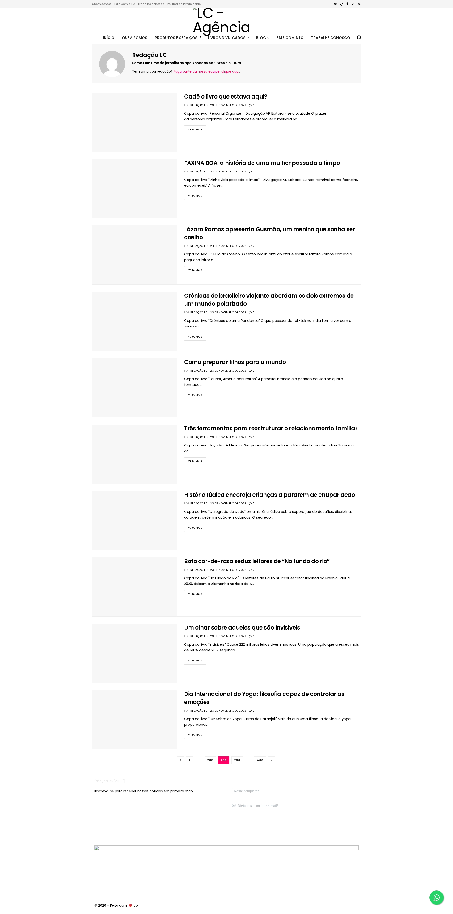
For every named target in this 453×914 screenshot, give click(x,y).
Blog (261, 37)
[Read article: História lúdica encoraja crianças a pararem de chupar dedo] (134, 520)
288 (210, 760)
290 (237, 760)
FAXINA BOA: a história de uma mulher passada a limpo (262, 163)
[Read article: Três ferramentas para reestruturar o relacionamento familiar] (134, 454)
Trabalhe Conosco (330, 37)
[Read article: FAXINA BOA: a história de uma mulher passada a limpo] (134, 188)
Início (108, 37)
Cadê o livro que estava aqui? (225, 96)
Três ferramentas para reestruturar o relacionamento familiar (270, 428)
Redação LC (199, 105)
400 (260, 760)
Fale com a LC (124, 4)
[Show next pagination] (271, 760)
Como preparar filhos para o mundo (235, 362)
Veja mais (197, 128)
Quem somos (102, 4)
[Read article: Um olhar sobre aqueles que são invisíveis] (134, 653)
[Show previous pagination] (180, 760)
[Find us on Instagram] (335, 4)
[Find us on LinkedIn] (353, 4)
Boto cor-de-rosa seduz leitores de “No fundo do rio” (256, 561)
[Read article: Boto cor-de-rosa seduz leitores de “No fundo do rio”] (134, 586)
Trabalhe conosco (151, 4)
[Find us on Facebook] (347, 4)
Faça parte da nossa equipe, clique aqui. (207, 71)
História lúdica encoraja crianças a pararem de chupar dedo (269, 495)
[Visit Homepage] (226, 20)
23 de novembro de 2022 (228, 105)
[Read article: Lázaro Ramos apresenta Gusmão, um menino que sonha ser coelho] (134, 254)
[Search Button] (359, 38)
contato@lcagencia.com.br (117, 828)
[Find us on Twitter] (359, 4)
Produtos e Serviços (176, 37)
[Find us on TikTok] (341, 4)
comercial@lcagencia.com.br (167, 828)
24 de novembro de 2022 (228, 246)
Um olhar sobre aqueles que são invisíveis (242, 627)
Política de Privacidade (184, 4)
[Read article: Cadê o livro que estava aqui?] (134, 122)
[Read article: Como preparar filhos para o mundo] (134, 387)
